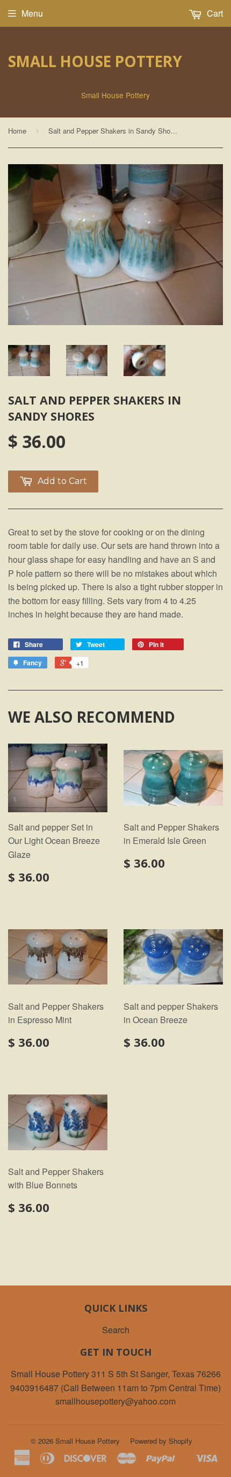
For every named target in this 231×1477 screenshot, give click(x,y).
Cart (214, 13)
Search (115, 1330)
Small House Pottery (95, 61)
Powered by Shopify (161, 1441)
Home (17, 131)
